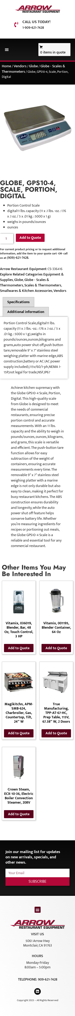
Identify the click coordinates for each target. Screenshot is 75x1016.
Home (6, 66)
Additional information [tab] (25, 312)
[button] (7, 50)
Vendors (20, 66)
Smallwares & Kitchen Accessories (26, 291)
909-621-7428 (47, 979)
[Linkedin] (37, 991)
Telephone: (28, 979)
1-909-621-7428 (33, 28)
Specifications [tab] (18, 302)
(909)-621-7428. (18, 258)
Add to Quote (30, 238)
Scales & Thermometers (42, 285)
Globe (33, 66)
